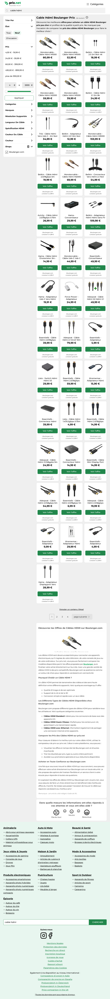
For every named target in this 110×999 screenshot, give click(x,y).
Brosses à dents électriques (88, 842)
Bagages (79, 862)
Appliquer (19, 98)
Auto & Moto (45, 828)
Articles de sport (83, 883)
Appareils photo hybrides (18, 883)
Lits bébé (44, 886)
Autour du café (13, 903)
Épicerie (8, 898)
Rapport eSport (55, 964)
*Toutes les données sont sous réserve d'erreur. (55, 995)
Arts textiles (80, 859)
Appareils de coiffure (85, 839)
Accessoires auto (48, 832)
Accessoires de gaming (17, 856)
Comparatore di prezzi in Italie (55, 976)
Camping (79, 886)
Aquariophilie (12, 835)
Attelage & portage (49, 835)
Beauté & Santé (81, 828)
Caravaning (80, 889)
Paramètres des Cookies (55, 968)
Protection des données (55, 947)
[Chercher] (7, 10)
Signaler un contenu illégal (71, 609)
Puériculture (45, 875)
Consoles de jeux (14, 859)
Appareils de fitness (84, 879)
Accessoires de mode (85, 856)
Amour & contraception (86, 835)
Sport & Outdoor (81, 875)
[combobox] (57, 10)
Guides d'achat (55, 961)
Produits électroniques (17, 875)
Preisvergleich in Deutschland (55, 986)
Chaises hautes (47, 879)
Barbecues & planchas (51, 869)
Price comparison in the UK (55, 990)
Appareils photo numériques (20, 886)
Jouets (43, 883)
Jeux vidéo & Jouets (15, 851)
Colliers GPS (11, 839)
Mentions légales (55, 943)
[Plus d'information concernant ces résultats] (87, 17)
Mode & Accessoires (84, 851)
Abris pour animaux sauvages (20, 832)
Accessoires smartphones (18, 879)
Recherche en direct (55, 950)
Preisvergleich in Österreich (55, 983)
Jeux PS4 (10, 866)
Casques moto (47, 842)
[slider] (6, 91)
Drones (9, 862)
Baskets (78, 866)
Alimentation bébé (84, 832)
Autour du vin (12, 909)
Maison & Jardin (47, 851)
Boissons (10, 913)
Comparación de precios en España (55, 979)
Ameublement (47, 856)
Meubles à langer (48, 889)
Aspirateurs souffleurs (50, 866)
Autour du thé (12, 906)
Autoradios (45, 839)
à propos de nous (55, 957)
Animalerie (9, 828)
